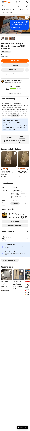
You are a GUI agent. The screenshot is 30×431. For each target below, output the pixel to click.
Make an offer (13, 69)
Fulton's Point (9, 80)
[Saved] (23, 2)
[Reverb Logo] (8, 2)
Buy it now (15, 61)
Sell (19, 2)
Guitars (14, 9)
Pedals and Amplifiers (23, 9)
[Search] (27, 6)
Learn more (20, 197)
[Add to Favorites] (27, 17)
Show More (15, 115)
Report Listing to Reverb (15, 93)
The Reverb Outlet (6, 9)
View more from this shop (15, 225)
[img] (17, 80)
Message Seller (15, 221)
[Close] (26, 21)
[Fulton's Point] (4, 215)
